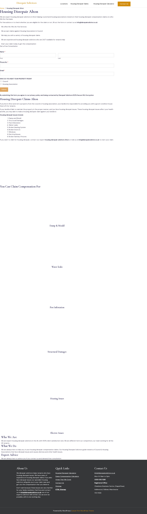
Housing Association (10, 84)
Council (5, 81)
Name (2, 52)
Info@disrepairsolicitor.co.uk (104, 473)
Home (2, 8)
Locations (64, 4)
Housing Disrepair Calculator (104, 4)
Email (2, 71)
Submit (4, 89)
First (1, 58)
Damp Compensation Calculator (67, 476)
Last (59, 58)
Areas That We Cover (63, 480)
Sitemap (59, 486)
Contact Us (124, 4)
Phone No (4, 62)
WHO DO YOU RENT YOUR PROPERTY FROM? (16, 79)
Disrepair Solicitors (26, 2)
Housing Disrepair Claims (79, 4)
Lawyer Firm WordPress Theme (82, 511)
